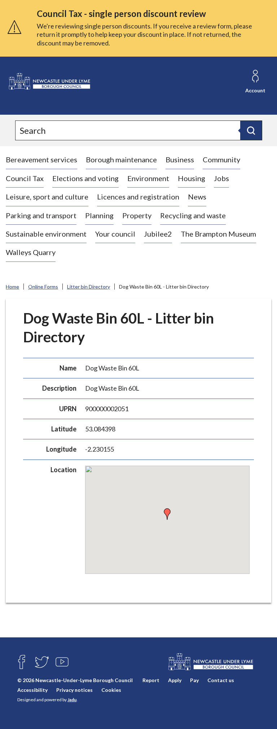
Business (180, 159)
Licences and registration (138, 196)
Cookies (111, 690)
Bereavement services (41, 159)
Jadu (71, 699)
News (197, 196)
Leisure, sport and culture (47, 196)
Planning (99, 215)
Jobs (221, 178)
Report (150, 680)
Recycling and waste (193, 215)
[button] (167, 514)
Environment (148, 178)
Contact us (220, 680)
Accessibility (32, 690)
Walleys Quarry (31, 252)
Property (136, 215)
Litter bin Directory (88, 287)
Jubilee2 (158, 233)
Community (221, 159)
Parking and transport (41, 215)
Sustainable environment (46, 233)
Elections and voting (85, 178)
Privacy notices (74, 690)
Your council (115, 233)
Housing (191, 178)
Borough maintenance (121, 159)
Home (12, 287)
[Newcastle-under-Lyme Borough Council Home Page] (49, 81)
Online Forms (43, 287)
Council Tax (25, 178)
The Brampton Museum (218, 233)
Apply (174, 680)
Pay (194, 680)
